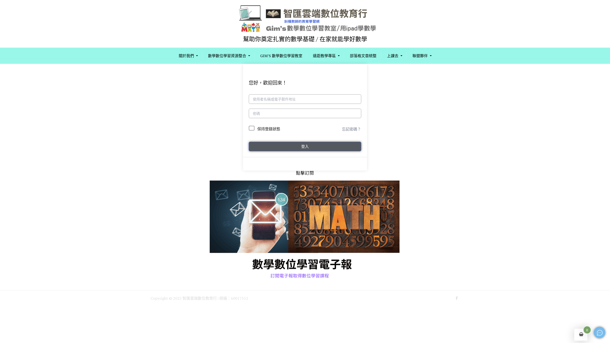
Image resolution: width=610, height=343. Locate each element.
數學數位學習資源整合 (227, 55)
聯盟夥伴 (420, 55)
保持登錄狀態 (268, 128)
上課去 (392, 55)
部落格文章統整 (363, 55)
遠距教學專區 (324, 55)
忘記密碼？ (351, 129)
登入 (305, 146)
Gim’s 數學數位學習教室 (281, 55)
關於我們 (186, 55)
